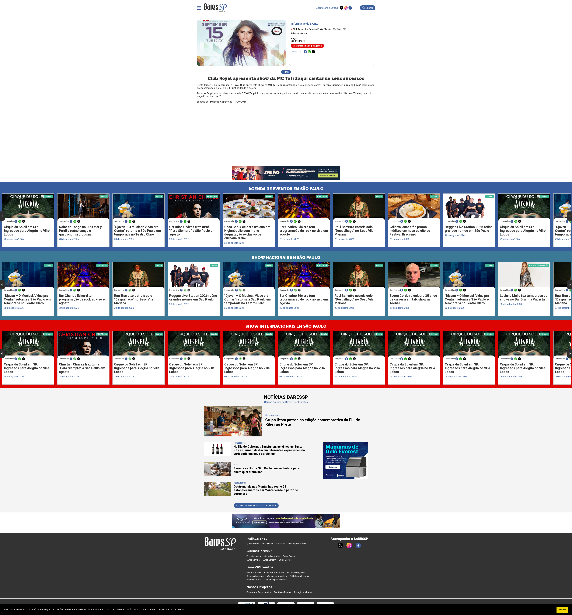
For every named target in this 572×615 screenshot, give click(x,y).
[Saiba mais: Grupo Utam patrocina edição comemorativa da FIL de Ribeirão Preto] (233, 435)
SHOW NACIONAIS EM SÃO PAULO (286, 257)
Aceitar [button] (562, 609)
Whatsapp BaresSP (297, 543)
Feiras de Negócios (296, 572)
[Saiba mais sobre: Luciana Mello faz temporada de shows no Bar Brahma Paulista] (524, 276)
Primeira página (254, 556)
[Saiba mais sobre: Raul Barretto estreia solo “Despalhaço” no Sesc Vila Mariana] (359, 207)
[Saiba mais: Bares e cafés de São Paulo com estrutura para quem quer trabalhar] (217, 475)
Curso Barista (289, 556)
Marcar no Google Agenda (309, 46)
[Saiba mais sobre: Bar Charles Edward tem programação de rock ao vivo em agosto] (304, 207)
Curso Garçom (269, 560)
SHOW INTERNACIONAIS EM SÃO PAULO (286, 326)
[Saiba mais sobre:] (138, 207)
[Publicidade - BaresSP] (345, 460)
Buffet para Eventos (299, 576)
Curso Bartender (272, 556)
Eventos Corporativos (274, 572)
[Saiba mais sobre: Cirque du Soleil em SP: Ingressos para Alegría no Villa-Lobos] (28, 207)
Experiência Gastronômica (259, 592)
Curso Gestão (285, 560)
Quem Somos (253, 543)
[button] (185, 609)
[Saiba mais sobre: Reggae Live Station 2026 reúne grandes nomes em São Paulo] (469, 207)
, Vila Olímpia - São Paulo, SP (325, 29)
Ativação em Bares (303, 592)
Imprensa (280, 543)
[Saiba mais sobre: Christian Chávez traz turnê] (194, 207)
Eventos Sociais (254, 572)
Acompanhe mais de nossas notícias (256, 505)
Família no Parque (282, 592)
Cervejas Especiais (255, 576)
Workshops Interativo (277, 576)
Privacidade (267, 543)
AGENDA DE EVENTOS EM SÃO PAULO (286, 188)
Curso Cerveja (253, 560)
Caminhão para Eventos (275, 579)
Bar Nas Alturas (254, 579)
